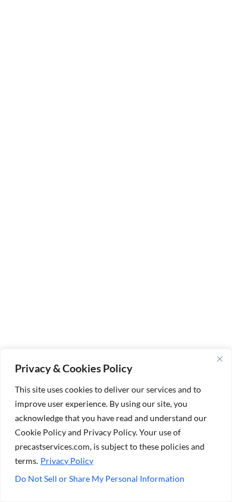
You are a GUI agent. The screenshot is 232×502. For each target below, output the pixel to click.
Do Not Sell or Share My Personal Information (99, 478)
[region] (116, 425)
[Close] (219, 359)
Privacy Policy (66, 461)
